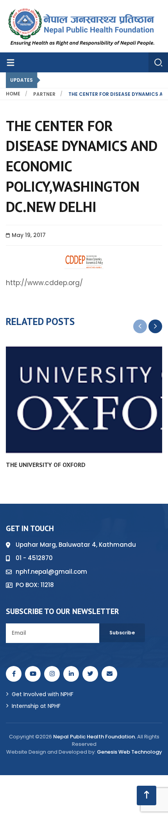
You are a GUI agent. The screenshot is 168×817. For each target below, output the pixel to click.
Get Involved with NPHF (42, 694)
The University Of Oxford (46, 465)
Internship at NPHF (36, 706)
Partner (44, 94)
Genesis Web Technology (129, 752)
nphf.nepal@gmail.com (51, 571)
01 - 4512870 (34, 558)
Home (13, 93)
